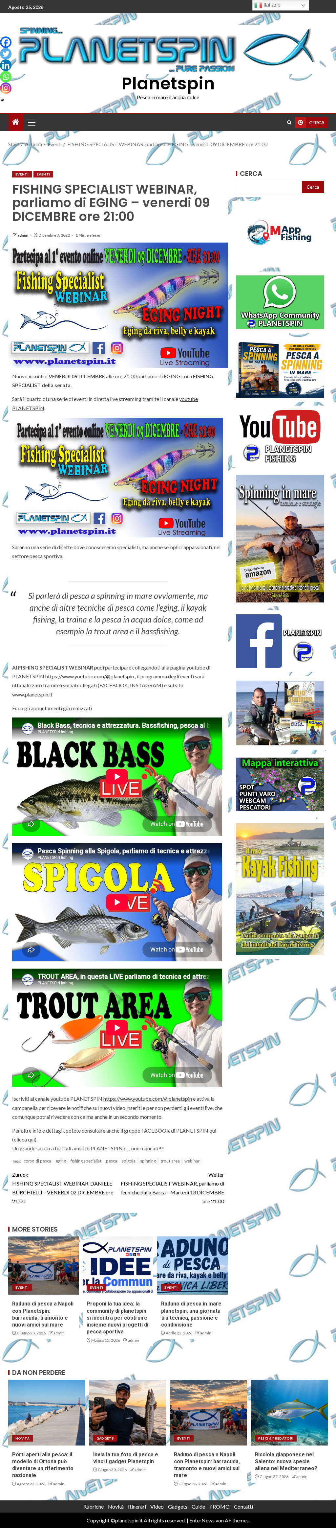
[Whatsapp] (5, 76)
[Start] (15, 122)
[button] (31, 122)
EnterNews (202, 1520)
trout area (170, 1161)
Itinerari (137, 1506)
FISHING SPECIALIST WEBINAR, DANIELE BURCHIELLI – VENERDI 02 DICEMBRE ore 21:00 (62, 1188)
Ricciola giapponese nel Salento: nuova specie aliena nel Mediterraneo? (286, 1461)
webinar (192, 1161)
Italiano (271, 5)
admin (23, 235)
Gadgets (105, 1438)
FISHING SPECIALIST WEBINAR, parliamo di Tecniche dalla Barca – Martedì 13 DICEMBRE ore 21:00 (171, 1188)
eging (61, 1161)
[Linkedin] (5, 65)
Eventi (22, 174)
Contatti (243, 1506)
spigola (129, 1161)
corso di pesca (37, 1161)
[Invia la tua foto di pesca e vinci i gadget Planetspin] (127, 1413)
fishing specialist (86, 1161)
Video (157, 1506)
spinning (148, 1161)
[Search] (289, 122)
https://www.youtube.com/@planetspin (89, 676)
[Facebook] (5, 42)
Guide (198, 1506)
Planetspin (168, 83)
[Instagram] (5, 88)
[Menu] (31, 122)
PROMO (219, 1506)
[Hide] (2, 100)
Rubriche (93, 1506)
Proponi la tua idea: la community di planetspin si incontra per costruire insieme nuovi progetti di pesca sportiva (117, 1318)
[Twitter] (5, 53)
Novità (22, 1438)
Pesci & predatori (276, 1438)
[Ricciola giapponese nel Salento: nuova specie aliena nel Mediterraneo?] (289, 1413)
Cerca (251, 173)
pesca (111, 1161)
